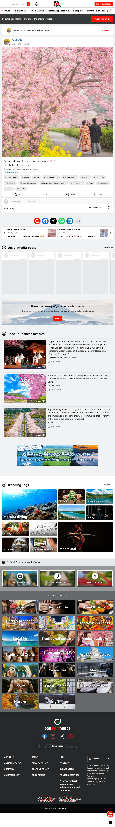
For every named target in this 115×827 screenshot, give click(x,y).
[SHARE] (77, 221)
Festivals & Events (96, 10)
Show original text (11, 172)
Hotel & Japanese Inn (58, 10)
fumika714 (17, 40)
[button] (107, 11)
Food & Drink (37, 10)
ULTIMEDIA (61, 808)
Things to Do (20, 10)
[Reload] (108, 207)
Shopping (78, 10)
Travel (7, 10)
